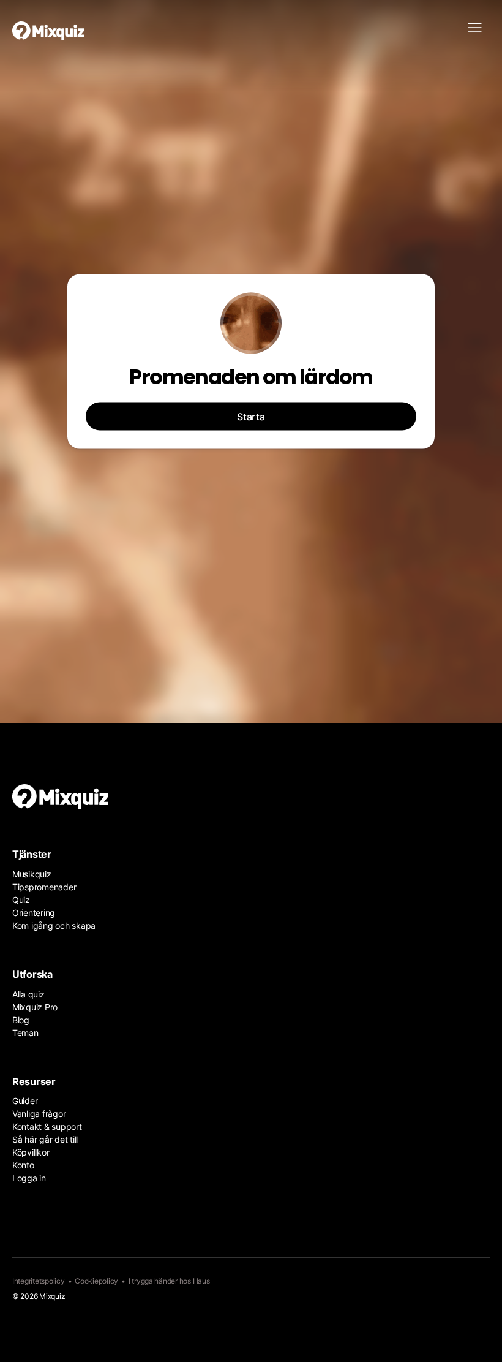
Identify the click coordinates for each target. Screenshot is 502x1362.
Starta (251, 416)
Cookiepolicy (96, 1280)
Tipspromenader (44, 887)
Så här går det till (45, 1139)
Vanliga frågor (39, 1113)
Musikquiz (31, 874)
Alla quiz (28, 994)
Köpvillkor (30, 1152)
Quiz (21, 900)
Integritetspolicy (38, 1280)
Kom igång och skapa (54, 925)
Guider (24, 1100)
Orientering (33, 912)
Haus (201, 1280)
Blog (20, 1020)
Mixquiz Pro (35, 1007)
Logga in (29, 1178)
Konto (23, 1165)
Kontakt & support (47, 1126)
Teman (25, 1032)
